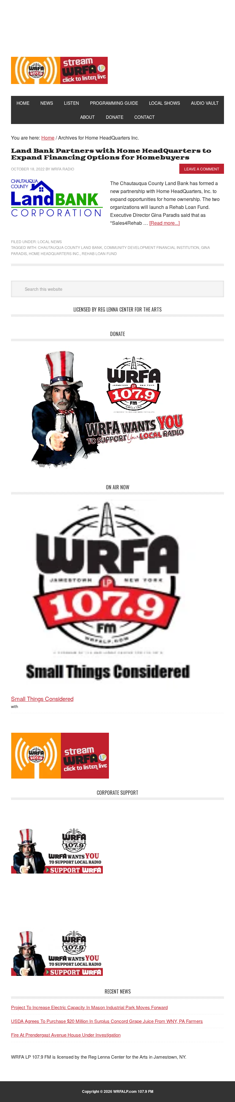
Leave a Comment (201, 168)
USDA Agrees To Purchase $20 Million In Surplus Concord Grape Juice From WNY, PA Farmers (107, 1021)
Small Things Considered (42, 698)
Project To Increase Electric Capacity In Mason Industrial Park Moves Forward (89, 1007)
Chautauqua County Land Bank (70, 247)
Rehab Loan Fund (99, 253)
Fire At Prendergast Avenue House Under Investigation (66, 1034)
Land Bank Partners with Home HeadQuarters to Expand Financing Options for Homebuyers (111, 154)
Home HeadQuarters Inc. (54, 253)
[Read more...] (164, 222)
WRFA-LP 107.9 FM (117, 24)
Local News (50, 241)
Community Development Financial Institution (151, 247)
